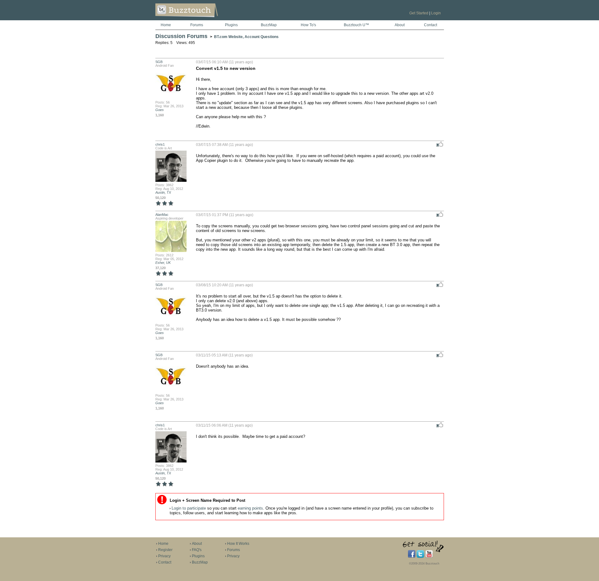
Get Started (418, 13)
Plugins (231, 25)
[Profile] (171, 98)
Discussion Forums (181, 36)
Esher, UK (163, 262)
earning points (250, 508)
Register (165, 550)
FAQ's (197, 550)
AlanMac (161, 214)
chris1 (160, 144)
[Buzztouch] (202, 19)
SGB (159, 62)
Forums (196, 25)
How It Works (238, 543)
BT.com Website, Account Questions (246, 37)
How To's (308, 25)
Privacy (164, 556)
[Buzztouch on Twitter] (420, 556)
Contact (430, 25)
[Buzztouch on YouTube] (429, 556)
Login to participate (189, 508)
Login (436, 13)
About (400, 25)
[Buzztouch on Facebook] (412, 556)
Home (166, 25)
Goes (159, 110)
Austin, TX (163, 192)
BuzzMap (269, 25)
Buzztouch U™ (356, 25)
